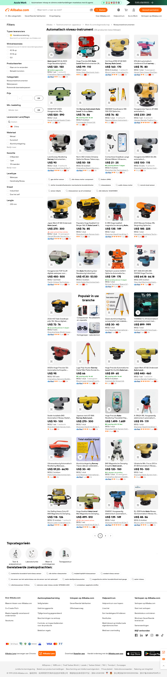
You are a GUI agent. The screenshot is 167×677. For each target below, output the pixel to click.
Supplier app (79, 653)
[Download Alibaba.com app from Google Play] (153, 653)
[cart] (127, 10)
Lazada (83, 665)
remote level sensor (147, 185)
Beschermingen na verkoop (49, 618)
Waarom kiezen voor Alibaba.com (18, 603)
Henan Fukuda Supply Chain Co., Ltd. (59, 120)
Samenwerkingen (142, 625)
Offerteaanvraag (76, 608)
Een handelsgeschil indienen (114, 613)
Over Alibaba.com (12, 598)
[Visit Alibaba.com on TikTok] (162, 635)
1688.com (57, 665)
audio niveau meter (125, 185)
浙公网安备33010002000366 (126, 673)
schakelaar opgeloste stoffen (88, 585)
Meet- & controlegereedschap (97, 25)
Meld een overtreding (111, 630)
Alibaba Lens (10, 653)
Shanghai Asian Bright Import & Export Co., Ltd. (59, 332)
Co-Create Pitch (12, 608)
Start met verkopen (142, 608)
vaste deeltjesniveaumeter (75, 579)
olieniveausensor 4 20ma (20, 585)
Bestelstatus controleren (145, 613)
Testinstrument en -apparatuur (68, 25)
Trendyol (111, 665)
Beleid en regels (44, 630)
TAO (104, 665)
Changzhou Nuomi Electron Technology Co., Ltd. (88, 168)
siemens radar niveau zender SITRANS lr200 (53, 585)
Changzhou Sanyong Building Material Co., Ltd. (59, 74)
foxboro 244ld (106, 179)
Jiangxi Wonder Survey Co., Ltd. (59, 236)
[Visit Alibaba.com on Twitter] (146, 635)
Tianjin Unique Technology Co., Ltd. (59, 282)
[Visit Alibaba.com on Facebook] (136, 635)
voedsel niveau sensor (111, 573)
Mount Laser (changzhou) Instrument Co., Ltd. (117, 72)
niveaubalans (106, 185)
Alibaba (49, 25)
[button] (91, 9)
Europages (121, 665)
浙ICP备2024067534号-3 (150, 673)
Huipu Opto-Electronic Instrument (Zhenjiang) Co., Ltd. (88, 72)
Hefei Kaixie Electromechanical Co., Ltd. (88, 282)
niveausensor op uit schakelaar (79, 191)
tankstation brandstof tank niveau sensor (26, 573)
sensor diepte (56, 191)
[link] (163, 652)
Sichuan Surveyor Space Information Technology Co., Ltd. (117, 284)
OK (38, 98)
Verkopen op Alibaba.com (145, 603)
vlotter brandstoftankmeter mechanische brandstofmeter (72, 185)
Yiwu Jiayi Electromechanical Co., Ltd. (146, 282)
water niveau (139, 579)
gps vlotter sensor (57, 179)
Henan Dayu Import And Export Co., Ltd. (146, 72)
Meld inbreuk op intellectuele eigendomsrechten (114, 624)
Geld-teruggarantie (45, 608)
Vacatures (9, 620)
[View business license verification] (107, 673)
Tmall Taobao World (71, 665)
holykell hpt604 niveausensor (85, 573)
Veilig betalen (43, 603)
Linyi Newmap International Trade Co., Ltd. (117, 330)
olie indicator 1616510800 (108, 191)
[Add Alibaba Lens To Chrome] (47, 653)
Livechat (105, 608)
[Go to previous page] (95, 535)
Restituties (106, 618)
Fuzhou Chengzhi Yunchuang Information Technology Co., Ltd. (146, 330)
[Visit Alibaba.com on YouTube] (157, 635)
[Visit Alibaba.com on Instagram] (151, 635)
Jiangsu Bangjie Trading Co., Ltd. (146, 120)
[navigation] (25, 280)
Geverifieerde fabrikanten (80, 603)
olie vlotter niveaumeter (58, 573)
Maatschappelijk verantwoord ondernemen (17, 614)
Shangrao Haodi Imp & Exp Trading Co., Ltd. (59, 168)
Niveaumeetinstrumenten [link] (124, 25)
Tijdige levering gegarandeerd (50, 613)
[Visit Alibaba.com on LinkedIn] (141, 635)
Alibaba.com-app (115, 653)
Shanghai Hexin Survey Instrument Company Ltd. (88, 234)
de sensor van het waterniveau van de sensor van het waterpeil (34, 579)
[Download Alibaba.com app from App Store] (134, 653)
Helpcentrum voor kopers (112, 603)
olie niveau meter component (82, 179)
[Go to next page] (110, 535)
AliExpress (46, 665)
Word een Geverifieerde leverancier (144, 619)
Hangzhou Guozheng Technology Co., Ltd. (146, 234)
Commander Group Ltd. (85, 122)
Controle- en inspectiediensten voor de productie (50, 624)
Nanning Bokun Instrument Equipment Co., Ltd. (117, 120)
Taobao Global (94, 665)
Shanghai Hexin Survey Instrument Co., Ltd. (146, 168)
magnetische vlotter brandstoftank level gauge (109, 579)
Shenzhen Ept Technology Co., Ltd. (117, 170)
